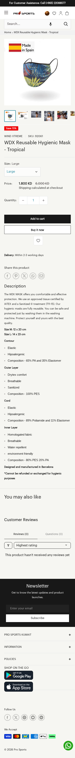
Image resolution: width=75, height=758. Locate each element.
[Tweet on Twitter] (24, 276)
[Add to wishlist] (38, 240)
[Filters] (8, 545)
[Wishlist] (54, 13)
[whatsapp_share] (33, 276)
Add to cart (37, 219)
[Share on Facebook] (7, 276)
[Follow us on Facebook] (7, 717)
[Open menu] (6, 12)
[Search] (66, 24)
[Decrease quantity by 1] (23, 200)
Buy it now (37, 230)
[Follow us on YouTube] (33, 717)
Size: (11, 163)
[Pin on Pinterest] (16, 276)
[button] (50, 24)
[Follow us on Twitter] (16, 717)
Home (7, 32)
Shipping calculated (32, 188)
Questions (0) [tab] (54, 534)
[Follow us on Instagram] (24, 717)
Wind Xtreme (13, 136)
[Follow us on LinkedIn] (41, 717)
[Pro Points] (47, 13)
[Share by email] (41, 276)
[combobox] (32, 24)
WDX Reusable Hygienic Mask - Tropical (36, 32)
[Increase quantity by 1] (43, 200)
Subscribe (37, 618)
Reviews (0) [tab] (20, 534)
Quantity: (10, 200)
